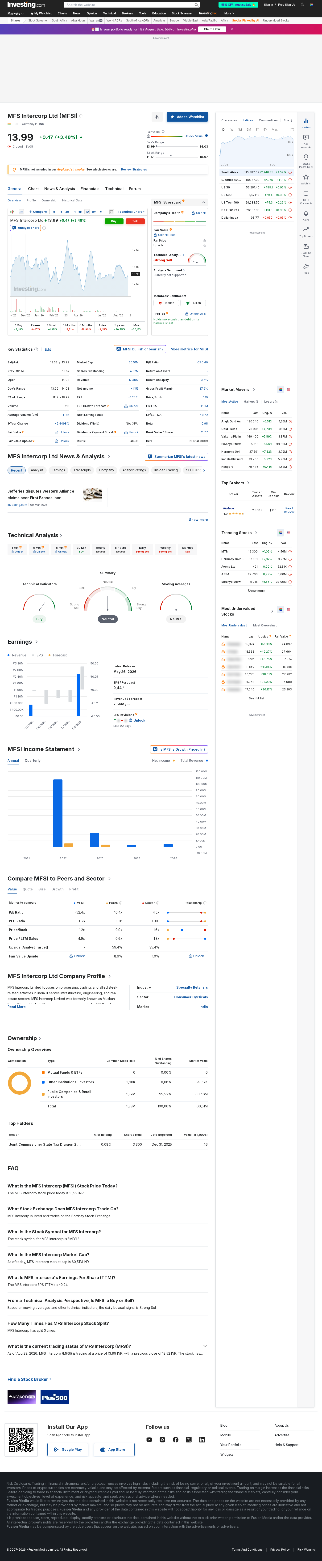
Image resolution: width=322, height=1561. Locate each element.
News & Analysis (59, 188)
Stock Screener (182, 13)
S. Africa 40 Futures (235, 180)
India (204, 1007)
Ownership (49, 200)
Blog (223, 1425)
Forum (135, 188)
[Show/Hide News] (111, 211)
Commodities (268, 120)
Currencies (229, 120)
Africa (224, 20)
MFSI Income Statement (41, 749)
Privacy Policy (280, 1549)
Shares (16, 20)
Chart (33, 188)
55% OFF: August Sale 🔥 (238, 4)
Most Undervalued (234, 625)
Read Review (289, 510)
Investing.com (17, 504)
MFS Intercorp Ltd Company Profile (56, 976)
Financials (90, 188)
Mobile (225, 1435)
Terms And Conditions (247, 1549)
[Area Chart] (21, 211)
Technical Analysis (33, 535)
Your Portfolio (231, 1445)
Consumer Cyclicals (191, 997)
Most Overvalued (265, 625)
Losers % (271, 401)
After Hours (78, 20)
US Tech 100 (230, 202)
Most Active (229, 401)
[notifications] (302, 4)
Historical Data (72, 200)
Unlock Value (194, 136)
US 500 (226, 195)
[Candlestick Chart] (12, 211)
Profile (31, 200)
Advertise (282, 1435)
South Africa (59, 20)
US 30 (225, 187)
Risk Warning (306, 1549)
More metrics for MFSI (189, 349)
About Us (282, 1425)
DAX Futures (230, 210)
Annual (13, 760)
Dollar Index (229, 217)
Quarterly (33, 760)
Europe (174, 20)
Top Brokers (232, 483)
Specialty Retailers (192, 987)
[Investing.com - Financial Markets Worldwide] (26, 4)
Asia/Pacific (209, 20)
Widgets (226, 1454)
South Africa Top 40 (235, 172)
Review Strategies (134, 169)
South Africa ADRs (137, 20)
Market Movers (235, 389)
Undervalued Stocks (276, 20)
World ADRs (114, 20)
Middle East (190, 20)
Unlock (79, 956)
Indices (248, 120)
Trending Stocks (236, 532)
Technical (114, 188)
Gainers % (251, 401)
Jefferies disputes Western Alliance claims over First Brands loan (41, 494)
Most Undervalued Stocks (238, 611)
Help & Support (286, 1445)
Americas (159, 20)
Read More (17, 1007)
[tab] (17, 549)
